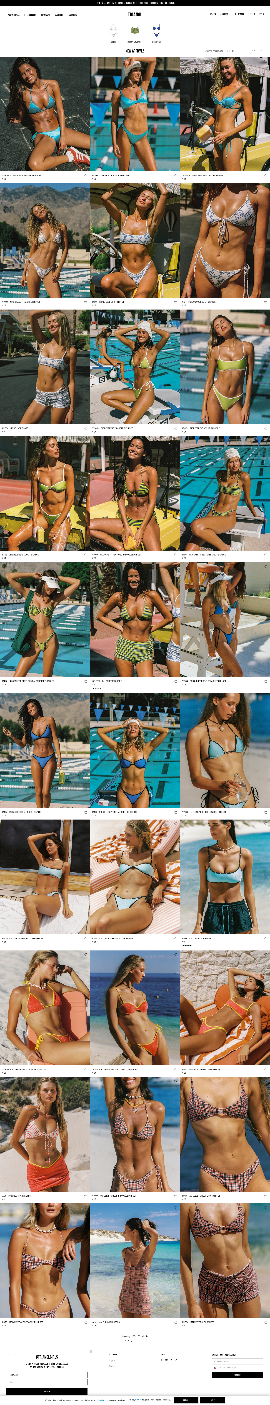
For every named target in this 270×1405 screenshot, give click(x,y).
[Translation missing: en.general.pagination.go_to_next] (131, 1340)
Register (113, 1366)
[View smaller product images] (236, 51)
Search (241, 14)
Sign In (112, 1360)
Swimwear (45, 15)
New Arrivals (14, 15)
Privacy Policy (102, 1400)
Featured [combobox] (251, 51)
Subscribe (237, 1375)
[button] (260, 13)
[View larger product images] (229, 51)
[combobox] (217, 1368)
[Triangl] (135, 14)
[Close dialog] (90, 1351)
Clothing (59, 15)
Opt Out (138, 1400)
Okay (213, 1400)
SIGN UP (47, 1391)
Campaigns (72, 15)
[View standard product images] (232, 51)
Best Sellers (30, 15)
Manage (186, 1400)
